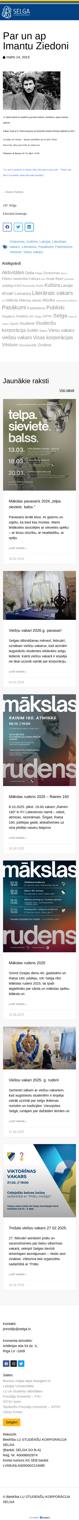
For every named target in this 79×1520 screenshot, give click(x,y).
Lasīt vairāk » (18, 548)
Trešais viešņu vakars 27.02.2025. (38, 1228)
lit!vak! (8, 293)
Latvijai (45, 242)
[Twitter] (21, 1363)
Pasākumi (45, 247)
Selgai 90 (72, 317)
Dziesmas (17, 242)
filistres (64, 273)
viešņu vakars (17, 337)
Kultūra (32, 242)
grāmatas (69, 279)
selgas (5, 324)
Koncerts (29, 285)
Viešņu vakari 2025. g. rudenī (34, 1080)
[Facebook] (6, 1363)
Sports (14, 323)
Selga (60, 316)
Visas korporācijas (53, 337)
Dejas (39, 273)
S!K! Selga (35, 316)
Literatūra (29, 247)
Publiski (55, 308)
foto (43, 279)
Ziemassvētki (28, 345)
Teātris (43, 330)
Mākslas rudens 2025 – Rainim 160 (39, 797)
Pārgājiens (8, 316)
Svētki (32, 330)
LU (3, 300)
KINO (18, 285)
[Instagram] (13, 1363)
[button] (7, 227)
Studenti (27, 323)
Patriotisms (63, 247)
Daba (29, 273)
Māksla (12, 300)
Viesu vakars (33, 252)
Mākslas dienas (30, 300)
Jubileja (8, 286)
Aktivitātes (13, 272)
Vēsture (15, 252)
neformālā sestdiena (66, 300)
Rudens (22, 316)
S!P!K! (47, 316)
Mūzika (49, 300)
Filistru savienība (15, 279)
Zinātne (44, 345)
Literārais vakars (52, 293)
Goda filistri (54, 279)
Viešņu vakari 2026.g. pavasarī (35, 630)
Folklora (34, 279)
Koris (40, 286)
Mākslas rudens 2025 (27, 963)
